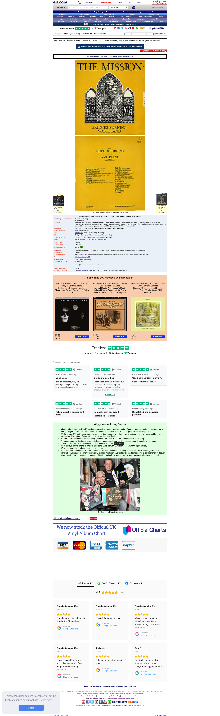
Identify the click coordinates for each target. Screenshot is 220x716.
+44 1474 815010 (84, 270)
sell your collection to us (87, 696)
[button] (151, 545)
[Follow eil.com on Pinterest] (83, 703)
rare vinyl (82, 16)
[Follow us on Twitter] (122, 29)
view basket (88, 2)
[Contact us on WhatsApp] (137, 29)
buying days (74, 21)
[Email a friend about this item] (66, 519)
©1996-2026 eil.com (83, 705)
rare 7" (102, 16)
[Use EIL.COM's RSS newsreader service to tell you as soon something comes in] (133, 702)
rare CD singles (126, 16)
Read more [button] (140, 627)
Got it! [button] (31, 708)
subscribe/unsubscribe (126, 698)
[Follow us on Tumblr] (129, 29)
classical (105, 19)
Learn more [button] (46, 700)
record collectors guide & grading (108, 696)
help (130, 2)
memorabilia (155, 19)
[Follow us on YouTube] (133, 29)
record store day (154, 14)
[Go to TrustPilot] (83, 29)
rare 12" (112, 16)
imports (62, 19)
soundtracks (87, 19)
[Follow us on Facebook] (118, 29)
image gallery (114, 693)
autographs (141, 19)
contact (121, 2)
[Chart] (110, 536)
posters (161, 16)
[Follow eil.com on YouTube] (105, 703)
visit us (86, 21)
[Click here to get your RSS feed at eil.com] (142, 29)
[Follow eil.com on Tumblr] (101, 703)
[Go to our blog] (156, 29)
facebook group (149, 21)
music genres (137, 693)
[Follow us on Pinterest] (115, 29)
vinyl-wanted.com (92, 698)
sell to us (61, 21)
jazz (97, 19)
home (79, 693)
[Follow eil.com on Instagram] (96, 703)
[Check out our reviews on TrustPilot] (119, 443)
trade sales (97, 21)
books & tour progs (145, 16)
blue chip (60, 16)
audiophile (73, 19)
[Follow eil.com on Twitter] (92, 703)
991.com (102, 698)
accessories (94, 693)
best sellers (131, 14)
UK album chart (109, 14)
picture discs (126, 19)
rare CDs (71, 16)
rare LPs (93, 16)
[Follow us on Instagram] (126, 29)
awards (114, 19)
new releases (63, 14)
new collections (131, 21)
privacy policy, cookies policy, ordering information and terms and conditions (118, 705)
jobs (161, 21)
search (102, 693)
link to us (86, 693)
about (139, 2)
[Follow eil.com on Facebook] (88, 703)
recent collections (127, 696)
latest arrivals (84, 14)
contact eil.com (112, 698)
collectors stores (113, 21)
